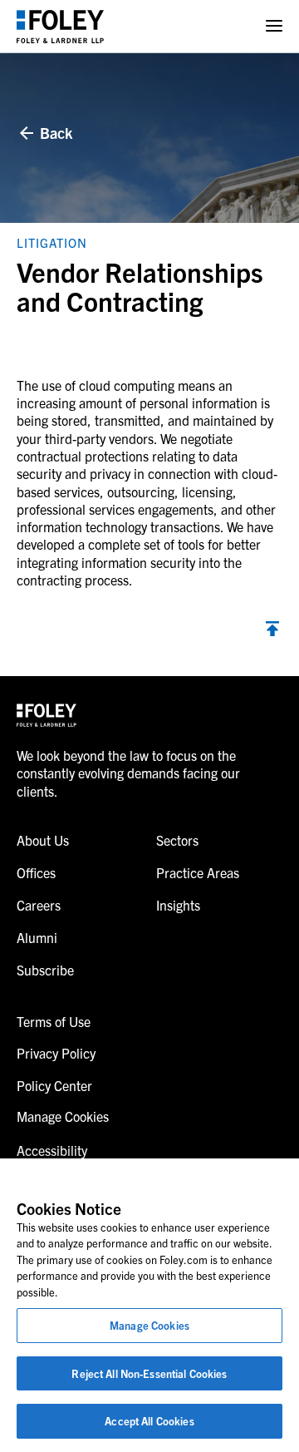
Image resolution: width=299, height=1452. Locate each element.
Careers (39, 904)
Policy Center (54, 1085)
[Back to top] (272, 631)
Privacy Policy (56, 1053)
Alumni (37, 937)
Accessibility (52, 1150)
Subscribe (45, 969)
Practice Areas (197, 872)
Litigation (52, 242)
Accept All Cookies (149, 1421)
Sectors (177, 840)
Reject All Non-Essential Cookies (149, 1373)
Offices (36, 872)
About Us (43, 840)
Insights (178, 904)
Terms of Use (54, 1021)
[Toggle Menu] (274, 26)
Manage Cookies (149, 1325)
